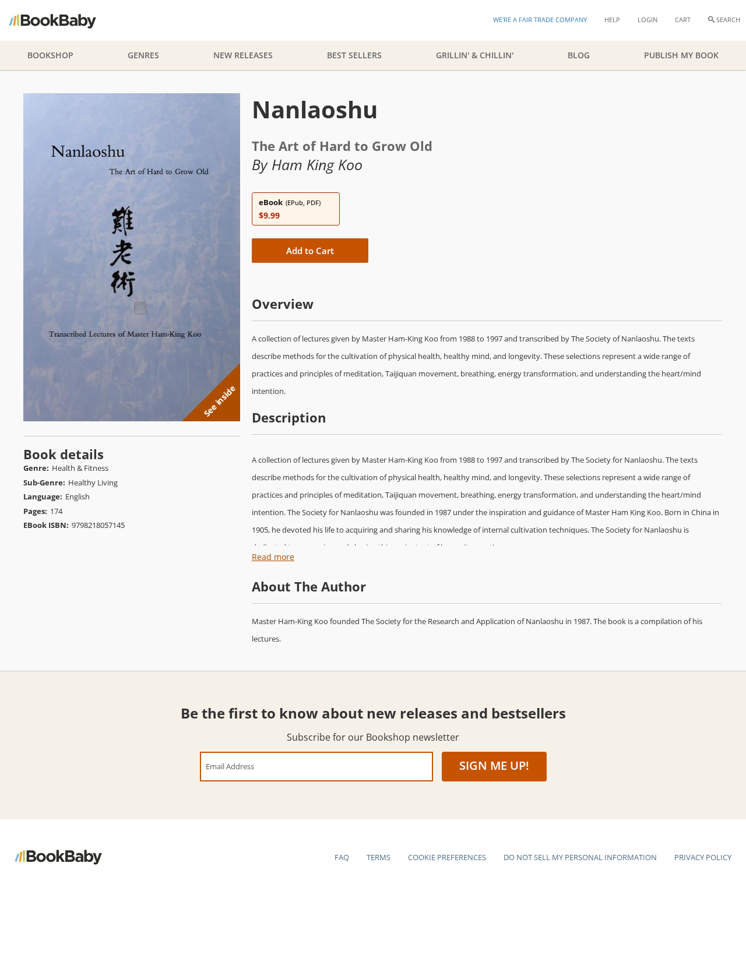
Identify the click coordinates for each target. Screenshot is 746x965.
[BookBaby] (62, 20)
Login (647, 19)
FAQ (342, 857)
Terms (378, 857)
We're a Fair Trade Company (540, 19)
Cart (683, 19)
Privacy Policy (702, 857)
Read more (273, 556)
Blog (579, 55)
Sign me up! (494, 765)
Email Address (230, 766)
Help (612, 19)
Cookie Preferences (447, 857)
